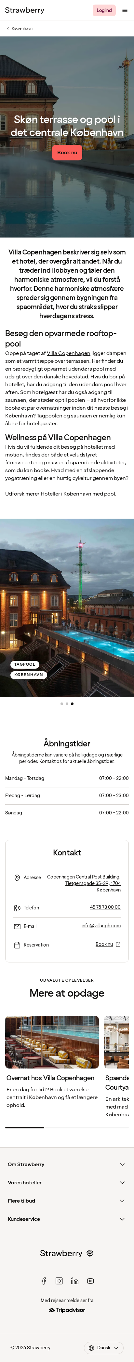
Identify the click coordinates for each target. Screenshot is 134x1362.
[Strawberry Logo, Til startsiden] (24, 10)
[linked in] (75, 1281)
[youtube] (90, 1281)
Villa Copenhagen (68, 353)
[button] (61, 703)
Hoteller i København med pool (78, 493)
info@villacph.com (101, 926)
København (19, 28)
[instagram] (59, 1281)
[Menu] (124, 10)
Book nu (104, 944)
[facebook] (43, 1281)
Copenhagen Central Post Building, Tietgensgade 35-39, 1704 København (84, 883)
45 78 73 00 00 (105, 907)
